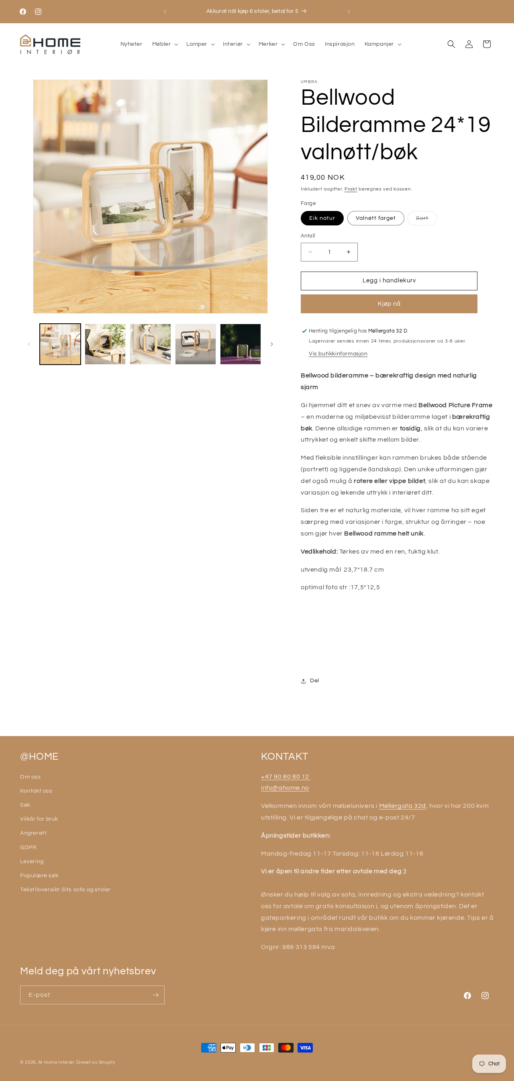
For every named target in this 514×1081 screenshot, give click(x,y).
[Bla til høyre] (272, 344)
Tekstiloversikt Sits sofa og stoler (65, 889)
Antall (308, 236)
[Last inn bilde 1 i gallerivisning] (60, 344)
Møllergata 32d (402, 806)
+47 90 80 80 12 (286, 776)
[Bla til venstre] (29, 344)
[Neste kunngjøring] (349, 11)
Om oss (30, 777)
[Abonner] (155, 995)
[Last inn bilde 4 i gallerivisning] (195, 344)
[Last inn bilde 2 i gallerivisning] (105, 344)
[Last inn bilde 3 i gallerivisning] (150, 344)
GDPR (28, 847)
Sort (426, 220)
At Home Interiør (56, 1062)
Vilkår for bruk (39, 819)
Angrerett (33, 833)
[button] (164, 44)
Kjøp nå (389, 304)
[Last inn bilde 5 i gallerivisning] (240, 344)
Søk (25, 805)
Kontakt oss (36, 791)
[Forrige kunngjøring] (165, 11)
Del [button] (314, 680)
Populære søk (39, 875)
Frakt (351, 189)
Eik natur (322, 218)
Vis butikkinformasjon (338, 354)
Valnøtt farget (376, 218)
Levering (32, 861)
